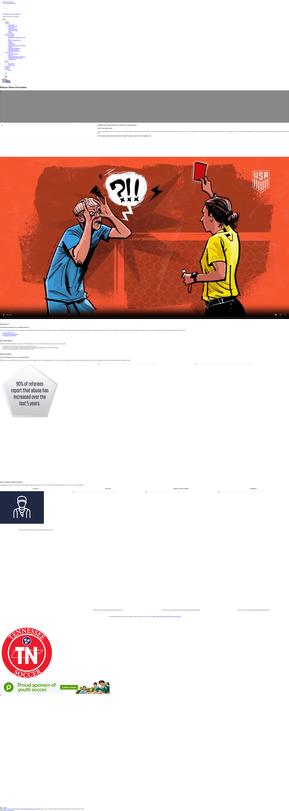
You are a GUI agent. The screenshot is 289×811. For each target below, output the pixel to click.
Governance (11, 27)
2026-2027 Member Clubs (14, 40)
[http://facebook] (5, 73)
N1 (6, 60)
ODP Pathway (11, 65)
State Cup (10, 55)
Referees (7, 69)
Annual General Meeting (14, 51)
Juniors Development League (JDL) (16, 56)
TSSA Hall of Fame (13, 30)
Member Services (9, 34)
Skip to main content (8, 1)
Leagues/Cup (8, 52)
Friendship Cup (12, 59)
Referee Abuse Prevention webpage (161, 616)
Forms (9, 41)
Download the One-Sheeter (9, 335)
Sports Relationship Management (28, 809)
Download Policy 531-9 (8, 332)
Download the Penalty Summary (11, 334)
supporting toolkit (176, 616)
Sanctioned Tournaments (14, 48)
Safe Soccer (8, 66)
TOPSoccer (11, 42)
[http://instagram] (5, 75)
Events (10, 31)
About (6, 23)
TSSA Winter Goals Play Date (15, 58)
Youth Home (11, 36)
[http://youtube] (6, 77)
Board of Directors (12, 26)
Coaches (7, 67)
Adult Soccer (11, 44)
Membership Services (13, 49)
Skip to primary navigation (9, 3)
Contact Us (11, 33)
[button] (4, 19)
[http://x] (6, 74)
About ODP (11, 63)
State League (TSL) (13, 54)
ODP (6, 62)
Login (6, 8)
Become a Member (12, 29)
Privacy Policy (3, 807)
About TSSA (11, 25)
